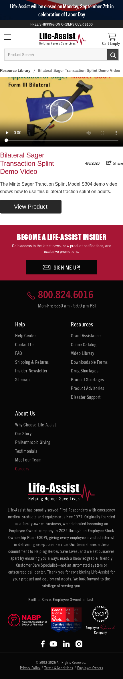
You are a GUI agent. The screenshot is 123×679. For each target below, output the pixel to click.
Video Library (82, 353)
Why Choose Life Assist (35, 424)
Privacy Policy (30, 667)
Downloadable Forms (89, 362)
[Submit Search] (107, 54)
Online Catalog (83, 344)
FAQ (18, 353)
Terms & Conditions (58, 667)
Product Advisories (87, 388)
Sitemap (22, 379)
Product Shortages (87, 379)
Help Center (25, 335)
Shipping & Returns (32, 362)
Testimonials (26, 451)
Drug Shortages (84, 370)
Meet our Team (28, 459)
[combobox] (61, 55)
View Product (30, 206)
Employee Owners (90, 667)
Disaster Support (86, 397)
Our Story (23, 433)
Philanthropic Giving (33, 442)
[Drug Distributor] (27, 620)
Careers (22, 468)
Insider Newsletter (31, 370)
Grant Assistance (86, 335)
